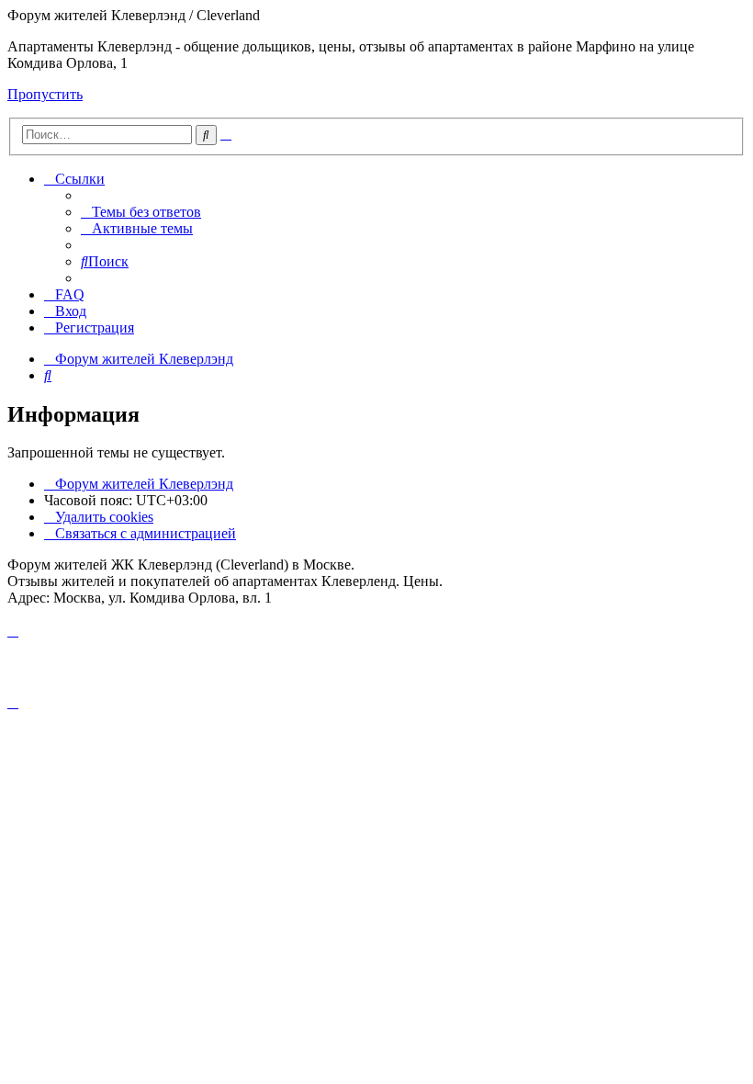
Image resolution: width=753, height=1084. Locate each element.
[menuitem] (141, 212)
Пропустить (45, 94)
